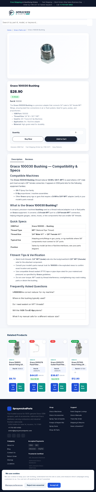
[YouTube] (23, 435)
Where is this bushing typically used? (29, 298)
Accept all (54, 485)
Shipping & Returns (77, 422)
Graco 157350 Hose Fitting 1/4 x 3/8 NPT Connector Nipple (79, 363)
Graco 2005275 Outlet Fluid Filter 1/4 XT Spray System (58, 363)
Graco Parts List (20, 30)
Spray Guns (53, 426)
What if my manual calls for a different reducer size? (36, 316)
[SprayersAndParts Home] (19, 13)
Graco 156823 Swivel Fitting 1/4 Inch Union (16, 363)
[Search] (90, 22)
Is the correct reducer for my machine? (33, 292)
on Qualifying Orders (24, 2)
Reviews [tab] (29, 159)
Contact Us (11, 452)
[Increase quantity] (81, 132)
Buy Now (28, 139)
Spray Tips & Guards (57, 419)
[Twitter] (18, 435)
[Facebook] (9, 435)
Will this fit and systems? (27, 310)
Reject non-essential (35, 485)
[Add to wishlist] (81, 139)
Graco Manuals (76, 415)
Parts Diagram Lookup (78, 411)
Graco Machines (55, 411)
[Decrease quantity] (72, 132)
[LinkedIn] (14, 435)
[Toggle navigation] (84, 13)
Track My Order (76, 419)
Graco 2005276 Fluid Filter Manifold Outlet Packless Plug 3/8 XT (37, 363)
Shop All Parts (54, 430)
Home (9, 30)
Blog (8, 449)
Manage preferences (14, 485)
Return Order (12, 456)
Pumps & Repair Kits (56, 422)
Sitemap (10, 460)
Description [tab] (16, 159)
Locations (10, 464)
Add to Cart (61, 139)
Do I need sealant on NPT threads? (28, 304)
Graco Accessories (56, 415)
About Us (10, 445)
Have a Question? (76, 426)
